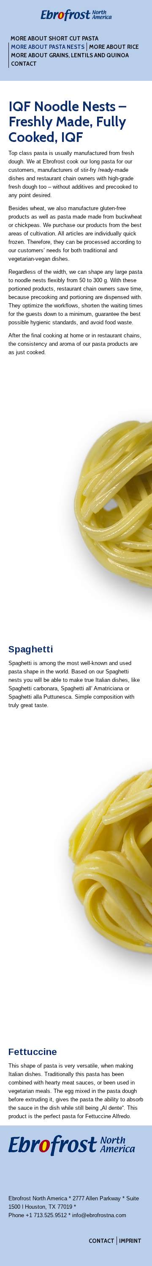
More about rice (114, 46)
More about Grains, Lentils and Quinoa (70, 55)
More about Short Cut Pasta (54, 38)
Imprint (130, 1240)
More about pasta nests (47, 46)
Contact (24, 63)
